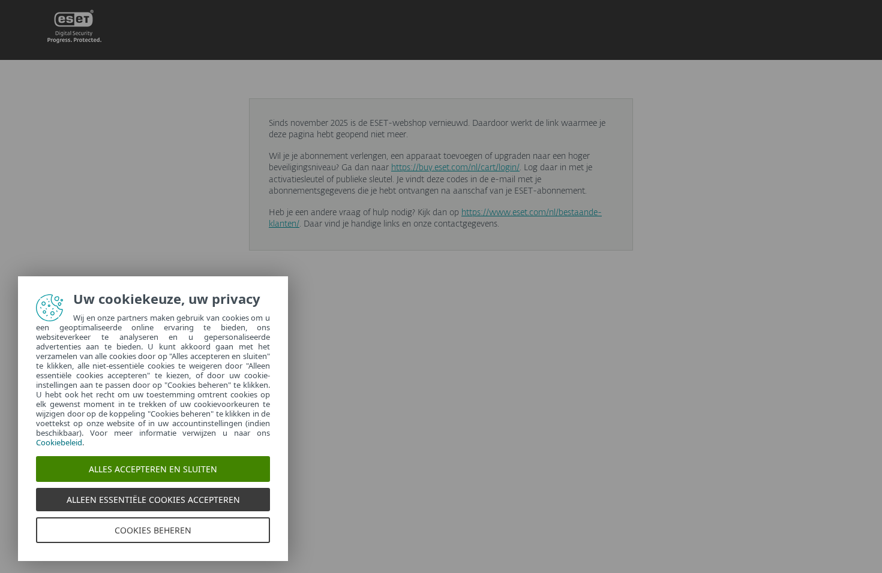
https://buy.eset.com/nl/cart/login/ (455, 168)
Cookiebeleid (59, 442)
